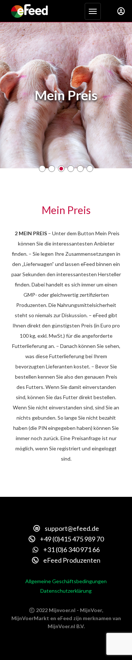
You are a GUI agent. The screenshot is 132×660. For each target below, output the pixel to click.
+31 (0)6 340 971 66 (71, 549)
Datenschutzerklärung (66, 591)
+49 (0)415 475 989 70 (71, 539)
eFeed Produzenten (71, 560)
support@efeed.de (71, 528)
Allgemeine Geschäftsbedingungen (66, 581)
